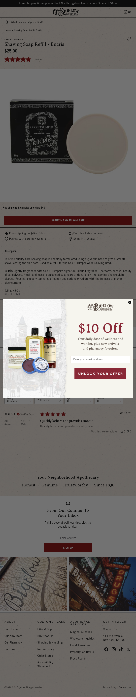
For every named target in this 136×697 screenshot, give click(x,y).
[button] (100, 326)
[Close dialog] (129, 302)
